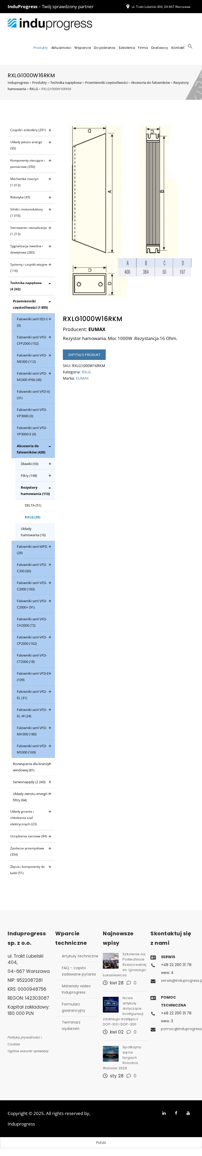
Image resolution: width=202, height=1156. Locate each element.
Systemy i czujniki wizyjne (28, 267)
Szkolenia (127, 47)
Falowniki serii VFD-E (33, 676)
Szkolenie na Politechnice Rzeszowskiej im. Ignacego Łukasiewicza (124, 965)
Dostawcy (159, 47)
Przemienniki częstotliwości (30, 304)
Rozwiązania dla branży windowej (31, 766)
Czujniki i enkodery (28, 130)
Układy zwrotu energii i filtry (30, 796)
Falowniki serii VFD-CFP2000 (32, 340)
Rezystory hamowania (35, 490)
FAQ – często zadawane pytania (79, 971)
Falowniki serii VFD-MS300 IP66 (32, 376)
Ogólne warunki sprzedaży (28, 1051)
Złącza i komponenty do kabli (27, 869)
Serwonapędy (29, 782)
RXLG (32, 517)
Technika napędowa (26, 286)
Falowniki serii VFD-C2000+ (32, 604)
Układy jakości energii (26, 145)
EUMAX (82, 378)
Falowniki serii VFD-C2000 (32, 585)
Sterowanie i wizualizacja (28, 230)
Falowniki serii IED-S (32, 322)
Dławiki (29, 463)
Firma (143, 47)
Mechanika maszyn (24, 182)
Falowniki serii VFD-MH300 (32, 730)
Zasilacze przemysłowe (27, 851)
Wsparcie (82, 47)
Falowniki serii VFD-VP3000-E (32, 430)
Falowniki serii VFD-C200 (32, 567)
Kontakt (178, 47)
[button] (190, 48)
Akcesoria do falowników (31, 449)
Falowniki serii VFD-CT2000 (32, 658)
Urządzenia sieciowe (28, 836)
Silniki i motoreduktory (26, 212)
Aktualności (61, 47)
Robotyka (20, 197)
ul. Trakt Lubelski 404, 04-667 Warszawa (161, 6)
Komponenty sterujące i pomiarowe (27, 163)
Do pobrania (104, 47)
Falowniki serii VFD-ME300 (32, 358)
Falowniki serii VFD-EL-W (32, 712)
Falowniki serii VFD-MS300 (32, 749)
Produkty (40, 47)
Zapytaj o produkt (84, 354)
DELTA (33, 505)
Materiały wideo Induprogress (76, 989)
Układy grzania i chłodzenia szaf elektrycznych (23, 817)
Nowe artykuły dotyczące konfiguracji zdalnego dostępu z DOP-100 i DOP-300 (123, 1011)
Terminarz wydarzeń (71, 1025)
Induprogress (21, 1124)
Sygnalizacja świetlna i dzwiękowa (26, 249)
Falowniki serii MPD (32, 549)
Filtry (29, 475)
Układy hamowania (33, 531)
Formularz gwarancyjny (73, 1007)
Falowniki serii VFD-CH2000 (32, 622)
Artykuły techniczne (80, 956)
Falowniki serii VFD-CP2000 (32, 640)
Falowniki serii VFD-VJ (33, 394)
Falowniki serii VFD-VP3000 (32, 412)
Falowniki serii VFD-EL (32, 694)
